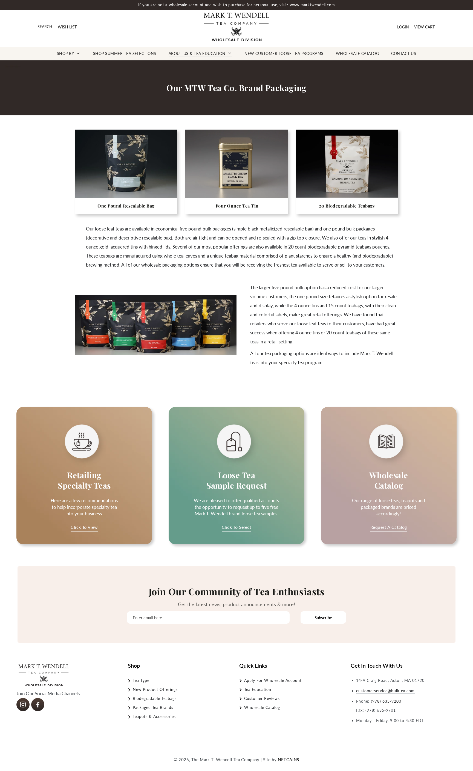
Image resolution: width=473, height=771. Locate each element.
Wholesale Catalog (262, 707)
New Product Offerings (155, 689)
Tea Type (141, 680)
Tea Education (257, 689)
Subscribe (323, 617)
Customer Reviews (262, 698)
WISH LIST (67, 27)
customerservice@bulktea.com (385, 690)
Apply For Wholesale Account (273, 680)
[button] (45, 27)
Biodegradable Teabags (155, 698)
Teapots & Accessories (154, 716)
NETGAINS (288, 759)
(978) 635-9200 (386, 701)
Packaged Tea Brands (153, 707)
